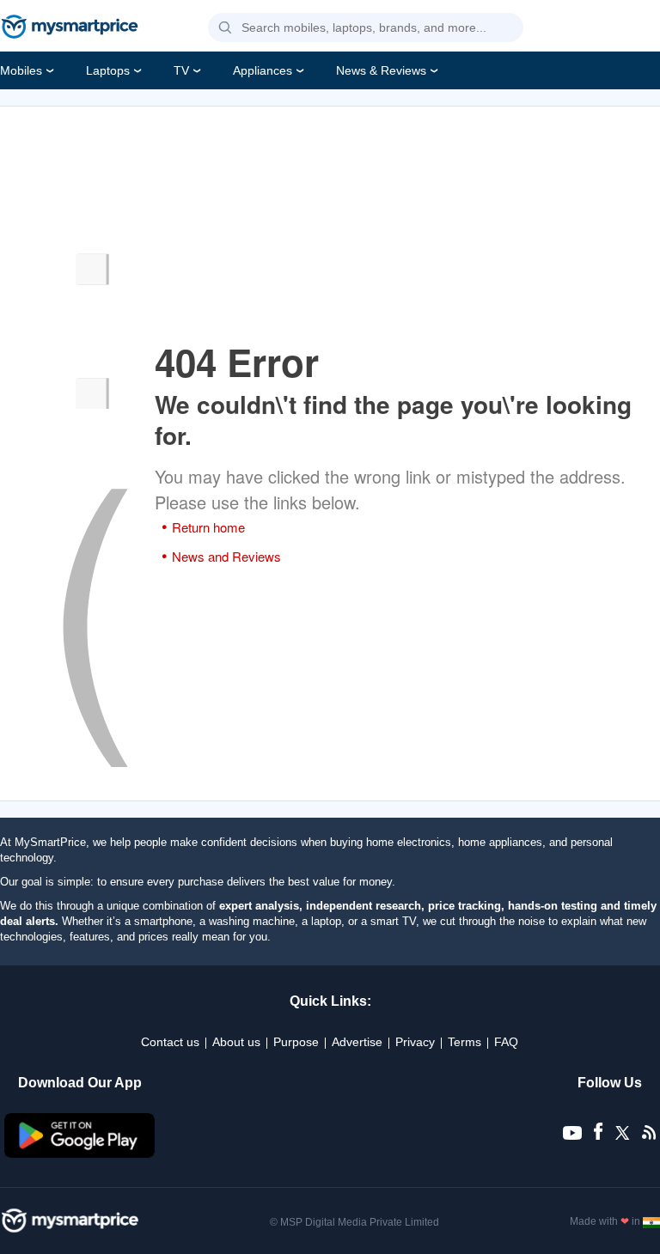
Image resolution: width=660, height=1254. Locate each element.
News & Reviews (381, 70)
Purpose (296, 1042)
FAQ (506, 1042)
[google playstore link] (80, 1153)
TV (181, 70)
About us (236, 1042)
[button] (225, 28)
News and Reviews (226, 556)
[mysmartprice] (69, 28)
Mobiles (21, 70)
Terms (464, 1042)
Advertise (357, 1042)
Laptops (108, 70)
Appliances (262, 70)
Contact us (170, 1042)
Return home (208, 527)
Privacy (415, 1042)
